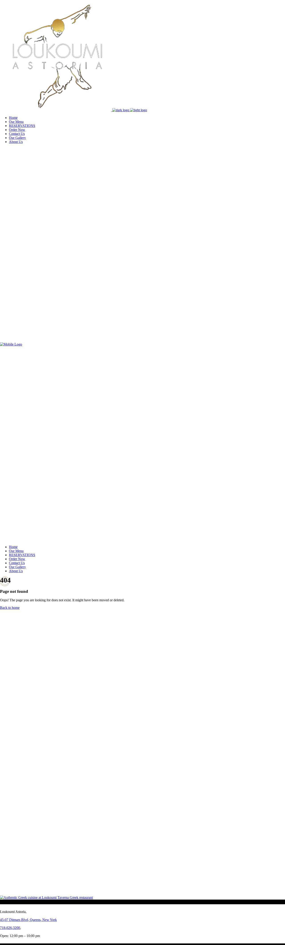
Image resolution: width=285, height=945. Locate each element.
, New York (28, 920)
